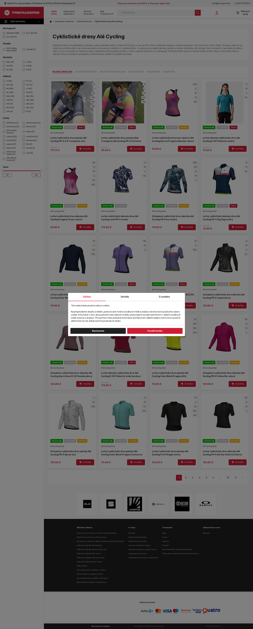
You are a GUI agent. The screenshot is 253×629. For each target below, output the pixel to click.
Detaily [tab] (125, 296)
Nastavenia (98, 331)
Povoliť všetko (155, 331)
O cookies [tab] (164, 296)
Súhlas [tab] (87, 296)
